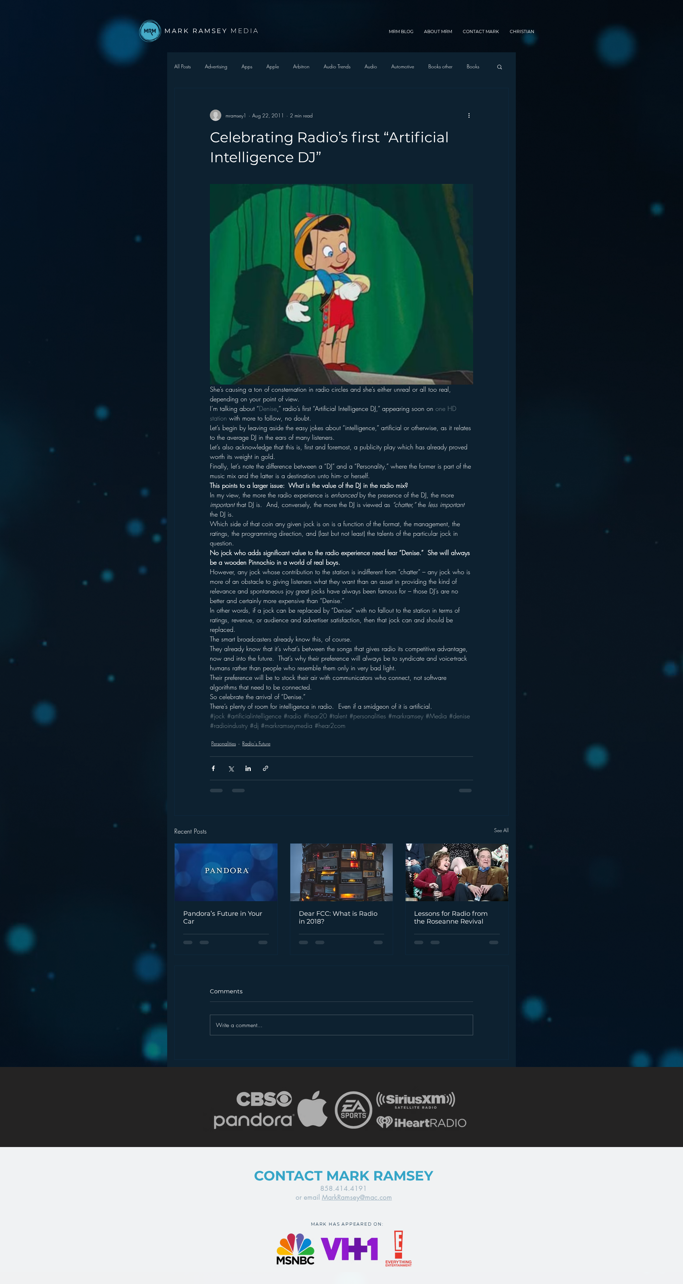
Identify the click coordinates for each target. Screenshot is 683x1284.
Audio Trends (337, 66)
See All (501, 830)
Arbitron (301, 66)
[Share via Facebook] (213, 768)
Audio (371, 66)
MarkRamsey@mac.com (357, 1197)
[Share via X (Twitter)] (230, 768)
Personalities (223, 743)
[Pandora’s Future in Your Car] (226, 872)
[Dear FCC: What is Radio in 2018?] (341, 872)
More (472, 66)
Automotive (402, 66)
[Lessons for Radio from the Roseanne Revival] (457, 872)
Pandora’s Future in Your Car (222, 917)
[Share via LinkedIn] (248, 768)
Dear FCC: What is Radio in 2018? (338, 917)
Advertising (216, 66)
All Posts (182, 66)
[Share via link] (265, 768)
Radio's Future (256, 743)
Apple (272, 66)
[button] (499, 66)
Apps (247, 66)
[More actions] (469, 115)
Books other (440, 66)
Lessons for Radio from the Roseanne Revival (451, 917)
